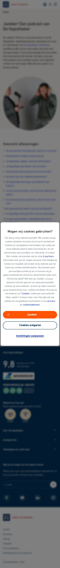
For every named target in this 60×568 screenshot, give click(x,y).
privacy (51, 300)
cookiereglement (31, 304)
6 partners (48, 256)
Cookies (26, 293)
